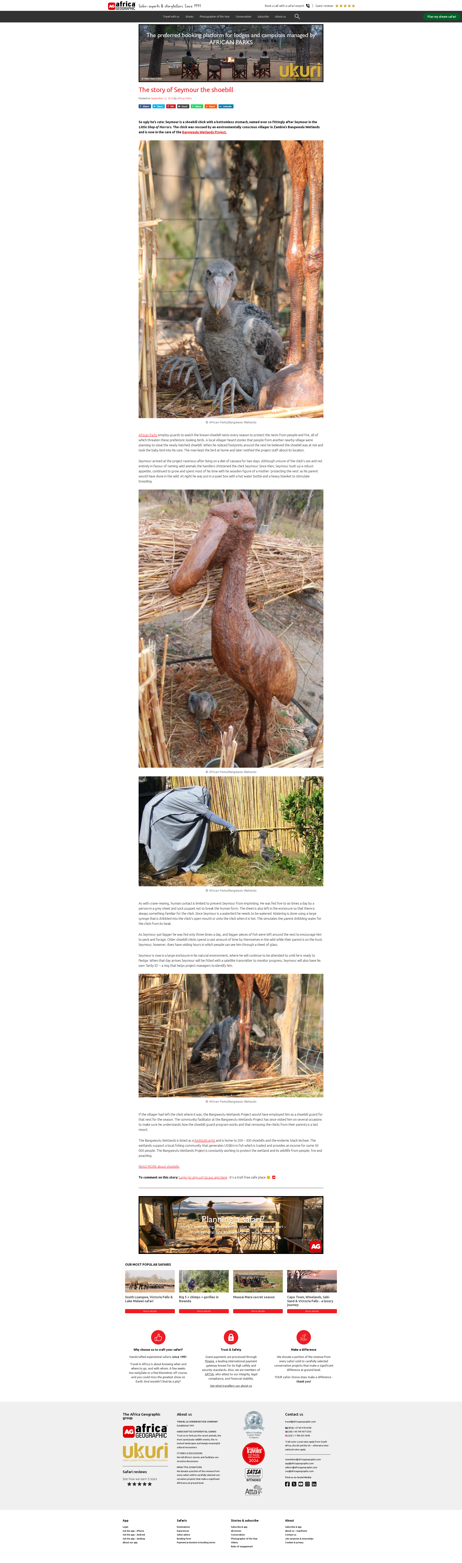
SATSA (209, 1374)
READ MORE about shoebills (159, 1166)
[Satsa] (253, 1480)
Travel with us (171, 16)
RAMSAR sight (204, 1140)
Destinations (183, 1527)
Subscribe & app (239, 1527)
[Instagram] (308, 1484)
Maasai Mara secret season (254, 1297)
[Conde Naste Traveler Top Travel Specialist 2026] (253, 1464)
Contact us (290, 1535)
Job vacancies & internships (299, 1539)
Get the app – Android (134, 1535)
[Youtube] (301, 1484)
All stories (236, 1531)
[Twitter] (295, 1484)
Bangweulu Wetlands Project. (204, 132)
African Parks (184, 98)
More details (150, 1311)
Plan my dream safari (442, 16)
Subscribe (263, 16)
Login (125, 1527)
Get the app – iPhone (133, 1531)
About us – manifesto (296, 1531)
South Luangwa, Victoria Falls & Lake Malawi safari (149, 1299)
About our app (130, 1542)
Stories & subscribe (245, 1520)
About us (280, 16)
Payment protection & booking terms (196, 1542)
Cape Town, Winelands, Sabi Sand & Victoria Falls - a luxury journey (310, 1301)
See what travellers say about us (231, 1385)
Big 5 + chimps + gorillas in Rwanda (199, 1299)
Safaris (182, 1520)
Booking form (184, 1539)
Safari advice (183, 1535)
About (289, 1520)
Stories (190, 16)
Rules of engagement (242, 1546)
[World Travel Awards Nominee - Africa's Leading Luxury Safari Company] (253, 1438)
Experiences (183, 1531)
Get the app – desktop (134, 1539)
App (125, 1520)
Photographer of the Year (215, 16)
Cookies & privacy (294, 1542)
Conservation (243, 16)
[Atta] (253, 1495)
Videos (234, 1542)
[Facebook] (288, 1484)
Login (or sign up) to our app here (203, 1177)
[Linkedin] (315, 1484)
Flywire (209, 1361)
